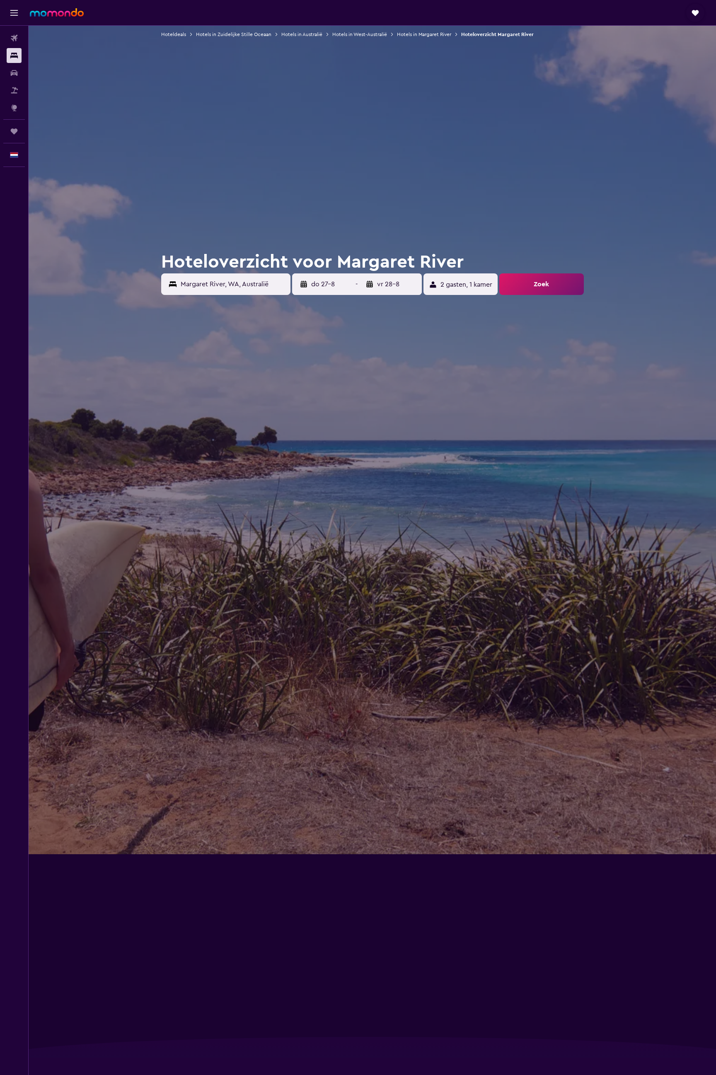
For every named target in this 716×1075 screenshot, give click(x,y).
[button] (14, 13)
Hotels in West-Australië (359, 34)
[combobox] (233, 284)
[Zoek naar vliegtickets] (14, 38)
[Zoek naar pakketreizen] (14, 90)
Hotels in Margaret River (424, 34)
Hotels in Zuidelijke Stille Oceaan (233, 34)
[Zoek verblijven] (14, 55)
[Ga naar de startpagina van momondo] (57, 12)
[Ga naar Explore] (14, 107)
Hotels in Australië (301, 34)
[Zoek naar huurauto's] (14, 73)
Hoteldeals (173, 34)
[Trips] (14, 131)
